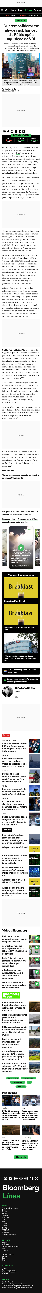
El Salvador (5, 1231)
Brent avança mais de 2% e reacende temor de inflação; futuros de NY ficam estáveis (14, 859)
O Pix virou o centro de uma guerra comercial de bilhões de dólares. (14, 985)
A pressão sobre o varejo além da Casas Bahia (13, 881)
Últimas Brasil (21, 1087)
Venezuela (5, 1217)
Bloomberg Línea (13, 1078)
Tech (3, 1248)
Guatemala (5, 1233)
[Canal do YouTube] (16, 1178)
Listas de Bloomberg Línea (10, 1246)
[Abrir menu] (2, 10)
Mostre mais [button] (21, 1157)
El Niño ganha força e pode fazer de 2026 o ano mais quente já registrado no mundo (14, 1031)
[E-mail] (16, 696)
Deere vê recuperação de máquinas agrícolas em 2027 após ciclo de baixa (14, 792)
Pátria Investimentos (17, 1082)
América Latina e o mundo (10, 1208)
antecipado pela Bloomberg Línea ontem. (19, 173)
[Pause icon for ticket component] (2, 15)
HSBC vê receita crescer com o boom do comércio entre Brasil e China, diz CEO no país (20, 658)
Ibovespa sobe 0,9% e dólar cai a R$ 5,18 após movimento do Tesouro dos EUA (15, 871)
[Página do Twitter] (10, 1178)
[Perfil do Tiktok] (31, 1178)
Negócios (5, 1243)
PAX (18, 153)
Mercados (21, 21)
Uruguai (4, 1227)
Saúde (4, 1258)
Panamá (4, 1225)
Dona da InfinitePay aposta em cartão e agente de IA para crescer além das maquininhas (30, 1145)
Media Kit (5, 1274)
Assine (4, 1268)
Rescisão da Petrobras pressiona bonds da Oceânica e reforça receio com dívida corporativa (14, 762)
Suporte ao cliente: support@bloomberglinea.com (17, 1286)
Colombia (5, 1216)
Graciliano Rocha (10, 89)
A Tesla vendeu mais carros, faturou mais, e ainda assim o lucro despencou (12, 974)
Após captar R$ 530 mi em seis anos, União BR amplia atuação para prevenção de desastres (15, 1067)
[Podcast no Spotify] (36, 1178)
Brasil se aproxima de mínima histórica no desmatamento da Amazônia (12, 1043)
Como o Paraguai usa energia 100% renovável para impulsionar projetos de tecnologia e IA (14, 1055)
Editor (17, 692)
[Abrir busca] (34, 10)
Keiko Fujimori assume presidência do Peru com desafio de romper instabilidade (14, 962)
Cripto (4, 1260)
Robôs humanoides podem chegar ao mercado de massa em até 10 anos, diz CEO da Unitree (14, 821)
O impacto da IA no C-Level (14, 601)
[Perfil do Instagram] (21, 1178)
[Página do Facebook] (5, 1178)
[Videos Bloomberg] (21, 930)
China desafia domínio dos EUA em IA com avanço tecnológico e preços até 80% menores (14, 747)
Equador (5, 1223)
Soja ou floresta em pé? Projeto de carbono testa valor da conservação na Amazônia (14, 1006)
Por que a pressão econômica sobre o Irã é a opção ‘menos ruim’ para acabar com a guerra (14, 778)
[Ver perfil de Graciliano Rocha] (8, 692)
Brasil (4, 1210)
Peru (3, 1221)
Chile (3, 1219)
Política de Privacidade (9, 1272)
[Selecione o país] (6, 10)
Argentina (5, 1214)
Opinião (4, 1256)
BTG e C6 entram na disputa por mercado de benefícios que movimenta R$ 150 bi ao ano (14, 805)
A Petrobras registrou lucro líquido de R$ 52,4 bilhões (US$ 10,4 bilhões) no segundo (14, 950)
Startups (5, 1250)
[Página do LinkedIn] (26, 1178)
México (4, 1212)
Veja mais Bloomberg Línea (21, 575)
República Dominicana (9, 1235)
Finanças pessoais (8, 1254)
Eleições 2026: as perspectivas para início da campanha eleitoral (14, 939)
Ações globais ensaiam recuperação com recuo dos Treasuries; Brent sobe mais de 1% (14, 892)
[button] (4, 131)
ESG (3, 1252)
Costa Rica (5, 1229)
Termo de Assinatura (8, 1270)
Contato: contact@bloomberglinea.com (14, 1284)
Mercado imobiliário (28, 1078)
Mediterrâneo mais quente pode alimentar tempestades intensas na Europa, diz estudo (14, 1019)
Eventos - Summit (7, 1282)
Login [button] (39, 10)
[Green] (21, 995)
